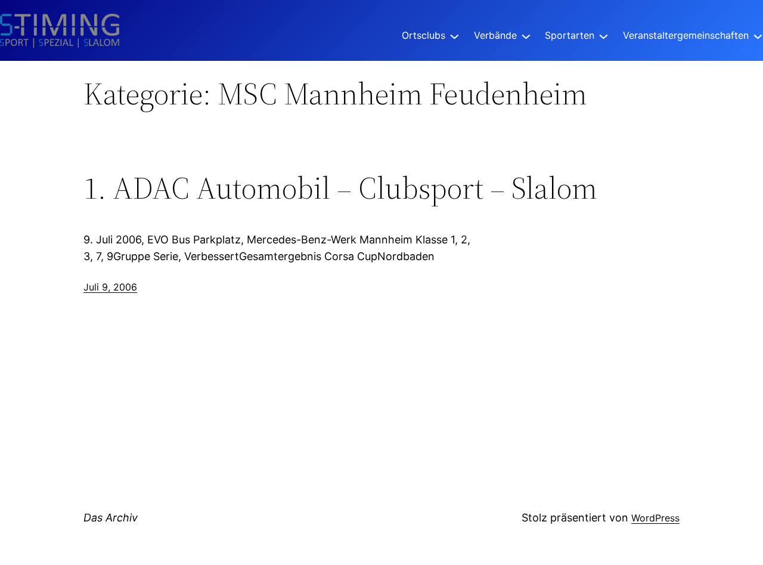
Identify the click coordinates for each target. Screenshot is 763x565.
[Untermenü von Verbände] (526, 35)
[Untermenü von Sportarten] (603, 35)
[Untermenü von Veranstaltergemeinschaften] (758, 35)
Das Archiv (110, 517)
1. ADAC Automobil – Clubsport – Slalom (340, 188)
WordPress (655, 518)
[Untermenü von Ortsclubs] (454, 35)
